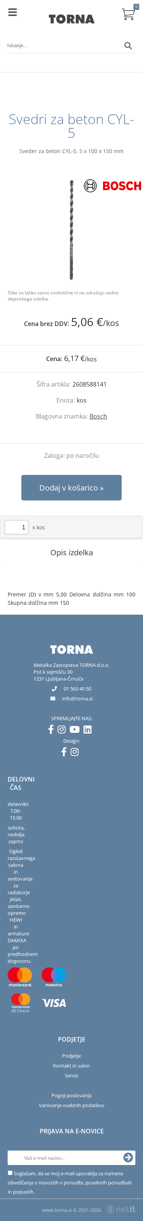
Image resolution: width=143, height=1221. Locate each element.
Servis (71, 1075)
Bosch (98, 416)
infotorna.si (77, 698)
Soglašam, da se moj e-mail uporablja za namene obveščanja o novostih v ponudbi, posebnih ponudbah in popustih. (70, 1182)
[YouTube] (76, 730)
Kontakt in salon (71, 1065)
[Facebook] (53, 730)
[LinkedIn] (89, 730)
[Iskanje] (128, 45)
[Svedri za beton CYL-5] (71, 229)
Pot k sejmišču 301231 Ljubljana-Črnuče (59, 675)
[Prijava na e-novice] (128, 1158)
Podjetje (71, 1055)
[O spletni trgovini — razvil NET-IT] (120, 1209)
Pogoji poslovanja (71, 1095)
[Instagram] (63, 730)
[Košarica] (128, 13)
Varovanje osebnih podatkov (71, 1105)
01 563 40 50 (77, 688)
